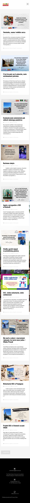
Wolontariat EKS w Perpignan (13, 384)
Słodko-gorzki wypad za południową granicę (11, 250)
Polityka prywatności (6, 497)
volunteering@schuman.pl (15, 470)
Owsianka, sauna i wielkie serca (14, 32)
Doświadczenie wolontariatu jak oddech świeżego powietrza (14, 119)
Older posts (5, 452)
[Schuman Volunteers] (5, 4)
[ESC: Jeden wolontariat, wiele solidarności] (15, 281)
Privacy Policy (15, 497)
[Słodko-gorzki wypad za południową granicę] (15, 237)
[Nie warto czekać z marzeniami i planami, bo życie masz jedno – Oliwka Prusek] (15, 327)
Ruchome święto (8, 163)
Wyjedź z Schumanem (17, 48)
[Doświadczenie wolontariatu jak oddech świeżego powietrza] (15, 107)
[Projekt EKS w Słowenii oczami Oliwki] (15, 414)
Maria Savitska (15, 78)
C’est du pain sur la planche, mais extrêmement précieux (15, 75)
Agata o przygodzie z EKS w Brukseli (12, 206)
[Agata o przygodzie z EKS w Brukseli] (15, 194)
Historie (11, 48)
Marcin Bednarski (15, 34)
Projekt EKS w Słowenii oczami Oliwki (13, 427)
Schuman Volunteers (15, 297)
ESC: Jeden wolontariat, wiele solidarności (13, 294)
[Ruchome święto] (15, 152)
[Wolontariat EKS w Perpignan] (15, 372)
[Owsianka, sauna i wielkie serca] (15, 21)
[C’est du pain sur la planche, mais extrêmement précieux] (15, 63)
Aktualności (6, 48)
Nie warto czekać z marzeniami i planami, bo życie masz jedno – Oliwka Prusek (14, 340)
